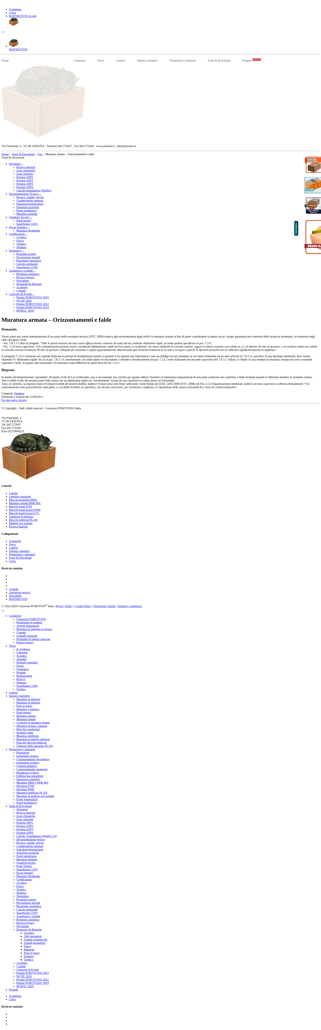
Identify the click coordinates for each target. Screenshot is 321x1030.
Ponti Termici (24, 866)
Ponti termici (23, 712)
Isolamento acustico (27, 762)
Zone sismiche (24, 819)
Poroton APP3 (24, 829)
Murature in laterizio (28, 702)
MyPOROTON (18, 599)
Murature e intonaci (27, 709)
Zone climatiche (25, 816)
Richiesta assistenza (27, 919)
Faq (40, 154)
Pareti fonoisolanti (27, 799)
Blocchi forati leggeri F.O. (24, 513)
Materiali (29, 949)
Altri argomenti (33, 936)
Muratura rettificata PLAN (31, 792)
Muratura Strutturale (28, 876)
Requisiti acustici (26, 899)
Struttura (19, 393)
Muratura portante (26, 859)
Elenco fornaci (24, 642)
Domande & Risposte (29, 929)
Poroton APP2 (24, 826)
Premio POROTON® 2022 (32, 979)
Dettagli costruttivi (27, 662)
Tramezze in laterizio (21, 516)
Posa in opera (24, 705)
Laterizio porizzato (20, 496)
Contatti (13, 589)
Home (5, 60)
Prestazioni (22, 752)
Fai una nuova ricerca (14, 400)
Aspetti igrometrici (35, 943)
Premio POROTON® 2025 (32, 973)
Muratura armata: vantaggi (31, 726)
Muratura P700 (25, 786)
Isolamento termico (27, 756)
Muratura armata (26, 716)
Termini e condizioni (129, 606)
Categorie (22, 652)
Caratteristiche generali (29, 846)
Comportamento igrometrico (32, 759)
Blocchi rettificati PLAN (23, 519)
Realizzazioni (24, 675)
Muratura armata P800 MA (25, 503)
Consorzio (79, 60)
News (100, 60)
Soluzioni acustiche (27, 852)
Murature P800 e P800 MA (32, 782)
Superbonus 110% (27, 685)
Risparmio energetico (28, 906)
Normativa (22, 669)
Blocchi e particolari (28, 729)
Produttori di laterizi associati (33, 639)
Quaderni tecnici (26, 862)
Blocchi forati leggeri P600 (24, 509)
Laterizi (120, 60)
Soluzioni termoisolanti (29, 849)
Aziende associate (26, 635)
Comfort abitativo (26, 766)
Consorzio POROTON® (31, 619)
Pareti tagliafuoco (26, 802)
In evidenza (23, 649)
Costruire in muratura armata (33, 722)
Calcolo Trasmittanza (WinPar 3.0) (36, 836)
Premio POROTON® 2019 (32, 983)
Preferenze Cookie (104, 606)
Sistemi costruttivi (147, 60)
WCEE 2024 (24, 976)
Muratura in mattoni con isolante (35, 796)
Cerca (12, 12)
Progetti (251, 60)
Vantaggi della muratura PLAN (34, 746)
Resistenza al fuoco (27, 772)
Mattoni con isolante (21, 523)
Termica (21, 689)
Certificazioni (24, 879)
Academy (22, 963)
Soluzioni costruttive (28, 779)
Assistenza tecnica (19, 592)
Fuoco (20, 665)
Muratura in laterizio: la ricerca (34, 629)
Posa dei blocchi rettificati (31, 742)
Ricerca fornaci (25, 922)
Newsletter (15, 595)
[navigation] (2, 32)
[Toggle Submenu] (21, 164)
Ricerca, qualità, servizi (30, 842)
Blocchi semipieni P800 (23, 499)
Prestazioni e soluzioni (183, 60)
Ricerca (20, 679)
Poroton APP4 (24, 832)
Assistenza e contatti (28, 916)
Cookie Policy (83, 606)
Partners (296, 228)
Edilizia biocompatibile (29, 776)
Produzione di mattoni (29, 622)
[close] (2, 610)
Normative (22, 896)
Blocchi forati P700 (20, 506)
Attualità (21, 659)
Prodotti (21, 672)
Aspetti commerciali (35, 939)
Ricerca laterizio (18, 526)
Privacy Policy (64, 606)
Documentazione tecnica (30, 839)
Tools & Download (219, 60)
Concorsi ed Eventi (27, 969)
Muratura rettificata (27, 736)
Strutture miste (24, 732)
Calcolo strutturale (27, 909)
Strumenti (22, 809)
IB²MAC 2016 (25, 986)
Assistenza (15, 9)
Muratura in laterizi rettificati (33, 739)
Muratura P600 (25, 789)
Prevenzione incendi (28, 902)
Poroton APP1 (24, 822)
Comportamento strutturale (32, 769)
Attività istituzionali (27, 625)
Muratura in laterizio (28, 699)
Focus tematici (24, 872)
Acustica (21, 655)
